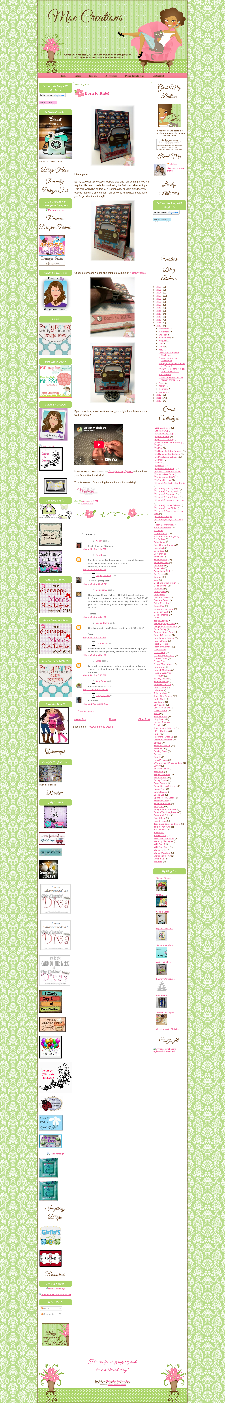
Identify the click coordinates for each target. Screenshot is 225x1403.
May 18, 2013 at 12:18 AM (95, 704)
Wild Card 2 (159, 844)
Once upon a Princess (164, 728)
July (161, 343)
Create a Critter (161, 597)
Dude (156, 617)
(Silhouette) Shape (163, 516)
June (161, 346)
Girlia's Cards (162, 912)
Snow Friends (160, 783)
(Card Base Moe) (162, 428)
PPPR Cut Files (161, 731)
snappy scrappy (103, 575)
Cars (156, 580)
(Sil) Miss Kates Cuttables (166, 457)
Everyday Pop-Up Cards (165, 626)
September (164, 337)
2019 (159, 307)
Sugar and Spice (162, 815)
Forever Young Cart (163, 632)
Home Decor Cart (162, 684)
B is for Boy (159, 539)
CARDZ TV (161, 895)
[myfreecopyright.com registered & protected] (169, 1051)
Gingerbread (160, 649)
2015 (159, 320)
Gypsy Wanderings (163, 664)
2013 (159, 325)
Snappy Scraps (163, 878)
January (163, 392)
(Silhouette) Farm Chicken (166, 497)
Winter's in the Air (162, 856)
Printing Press (160, 751)
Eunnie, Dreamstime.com (117, 1385)
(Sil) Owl (158, 462)
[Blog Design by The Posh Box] (55, 1345)
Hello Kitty (158, 676)
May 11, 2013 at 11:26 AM (95, 689)
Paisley (157, 734)
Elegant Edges (161, 620)
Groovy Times (160, 658)
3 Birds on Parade (162, 527)
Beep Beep (159, 551)
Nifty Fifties (159, 719)
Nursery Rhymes (162, 722)
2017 (159, 314)
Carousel (158, 577)
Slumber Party (161, 777)
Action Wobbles (163, 962)
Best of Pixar (160, 554)
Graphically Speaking (164, 655)
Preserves (159, 748)
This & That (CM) (162, 827)
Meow (157, 713)
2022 (159, 299)
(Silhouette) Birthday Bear (166, 488)
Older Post (144, 719)
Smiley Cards (160, 780)
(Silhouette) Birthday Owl (166, 491)
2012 (159, 395)
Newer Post (80, 719)
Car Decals (159, 574)
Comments (48, 1314)
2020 (159, 305)
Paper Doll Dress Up (164, 737)
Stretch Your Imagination (166, 812)
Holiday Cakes (161, 678)
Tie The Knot (160, 829)
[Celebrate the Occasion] (51, 470)
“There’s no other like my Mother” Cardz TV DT (171, 378)
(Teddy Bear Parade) (164, 525)
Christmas (159, 588)
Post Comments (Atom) (100, 726)
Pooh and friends (162, 745)
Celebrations (160, 585)
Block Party (159, 565)
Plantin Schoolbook (163, 739)
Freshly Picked (161, 644)
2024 (159, 292)
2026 (159, 287)
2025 (159, 290)
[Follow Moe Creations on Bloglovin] (52, 96)
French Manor (161, 641)
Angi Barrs (101, 681)
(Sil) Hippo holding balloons (167, 454)
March (162, 386)
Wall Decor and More (164, 838)
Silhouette (158, 771)
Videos (78, 75)
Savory (157, 766)
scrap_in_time (103, 695)
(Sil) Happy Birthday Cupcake (168, 451)
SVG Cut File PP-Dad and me (168, 763)
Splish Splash (160, 792)
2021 (159, 302)
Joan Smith (101, 643)
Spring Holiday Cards (164, 797)
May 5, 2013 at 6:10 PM (94, 637)
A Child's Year (160, 533)
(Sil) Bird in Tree (161, 436)
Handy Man (159, 667)
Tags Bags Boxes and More (167, 824)
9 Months (158, 530)
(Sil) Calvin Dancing (163, 439)
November (164, 331)
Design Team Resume (134, 75)
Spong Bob (159, 795)
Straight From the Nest (165, 809)
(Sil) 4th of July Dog (163, 433)
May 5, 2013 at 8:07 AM (94, 549)
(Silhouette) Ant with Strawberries (170, 483)
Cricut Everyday (161, 603)
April (161, 383)
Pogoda (157, 742)
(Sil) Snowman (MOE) (164, 477)
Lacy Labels (159, 705)
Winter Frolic (160, 850)
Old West (158, 725)
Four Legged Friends (164, 638)
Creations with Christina (167, 1029)
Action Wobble (138, 273)
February (164, 389)
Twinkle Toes (160, 835)
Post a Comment (85, 711)
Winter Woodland (162, 853)
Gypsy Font (159, 661)
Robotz (157, 757)
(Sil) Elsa (158, 448)
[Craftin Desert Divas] (55, 827)
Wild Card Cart (161, 847)
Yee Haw (158, 861)
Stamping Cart (161, 800)
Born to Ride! (165, 374)
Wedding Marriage (163, 841)
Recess (157, 754)
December (164, 328)
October (163, 335)
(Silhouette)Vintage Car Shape (168, 519)
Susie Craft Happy (165, 1012)
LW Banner (159, 702)
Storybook (159, 806)
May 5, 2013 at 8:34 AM (94, 569)
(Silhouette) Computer (164, 494)
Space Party (160, 789)
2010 (159, 401)
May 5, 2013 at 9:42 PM (94, 655)
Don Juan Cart (161, 612)
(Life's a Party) (161, 431)
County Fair (159, 594)
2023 (159, 296)
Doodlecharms (161, 615)
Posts (46, 1308)
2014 (159, 322)
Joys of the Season (163, 696)
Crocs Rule (159, 606)
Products (93, 75)
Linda (98, 661)
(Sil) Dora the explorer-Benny (168, 442)
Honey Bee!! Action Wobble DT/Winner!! (172, 364)
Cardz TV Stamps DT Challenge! (169, 353)
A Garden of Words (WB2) (166, 536)
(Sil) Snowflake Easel (164, 474)
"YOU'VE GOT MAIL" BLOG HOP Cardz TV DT (172, 370)
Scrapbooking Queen (120, 471)
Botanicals (159, 568)
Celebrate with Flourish (165, 583)
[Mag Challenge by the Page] (55, 493)
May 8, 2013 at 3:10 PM (94, 675)
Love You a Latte (162, 707)
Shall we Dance (161, 768)
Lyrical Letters (160, 710)
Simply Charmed (162, 774)
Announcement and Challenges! (168, 359)
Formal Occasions (162, 635)
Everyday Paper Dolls (164, 623)
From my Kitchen (162, 646)
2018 (159, 311)
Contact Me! (158, 75)
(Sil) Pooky (159, 465)
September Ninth (164, 945)
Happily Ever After (162, 673)
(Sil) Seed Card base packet (167, 471)
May (161, 349)
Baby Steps (159, 542)
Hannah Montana (162, 670)
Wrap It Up (159, 858)
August (162, 340)
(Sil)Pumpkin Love (162, 480)
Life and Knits (102, 623)
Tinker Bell (159, 832)
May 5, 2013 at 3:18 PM (94, 617)
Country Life (160, 591)
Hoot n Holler (160, 687)
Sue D (99, 555)
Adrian (99, 541)
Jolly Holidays (160, 693)
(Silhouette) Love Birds (165, 508)
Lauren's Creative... (165, 979)
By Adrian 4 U (162, 995)
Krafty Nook (159, 699)
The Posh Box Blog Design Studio (118, 1381)
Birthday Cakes (87, 503)
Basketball (159, 548)
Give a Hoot (159, 652)
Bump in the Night (162, 571)
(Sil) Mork (158, 460)
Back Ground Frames (164, 545)
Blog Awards (111, 75)
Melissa (85, 501)
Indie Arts (158, 690)
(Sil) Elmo (158, 445)
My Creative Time (164, 928)
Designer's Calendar (164, 609)
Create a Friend (161, 600)
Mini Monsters (160, 716)
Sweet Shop (159, 818)
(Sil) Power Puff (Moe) (164, 468)
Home (63, 75)
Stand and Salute (162, 803)
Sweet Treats (160, 821)
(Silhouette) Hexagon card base (169, 500)
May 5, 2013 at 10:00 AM (95, 584)
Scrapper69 (101, 590)
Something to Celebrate (165, 786)
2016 (159, 316)
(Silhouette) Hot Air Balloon (167, 505)
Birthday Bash (160, 559)
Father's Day (160, 629)
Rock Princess (161, 760)
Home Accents (161, 681)
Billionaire (158, 556)
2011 (159, 398)
